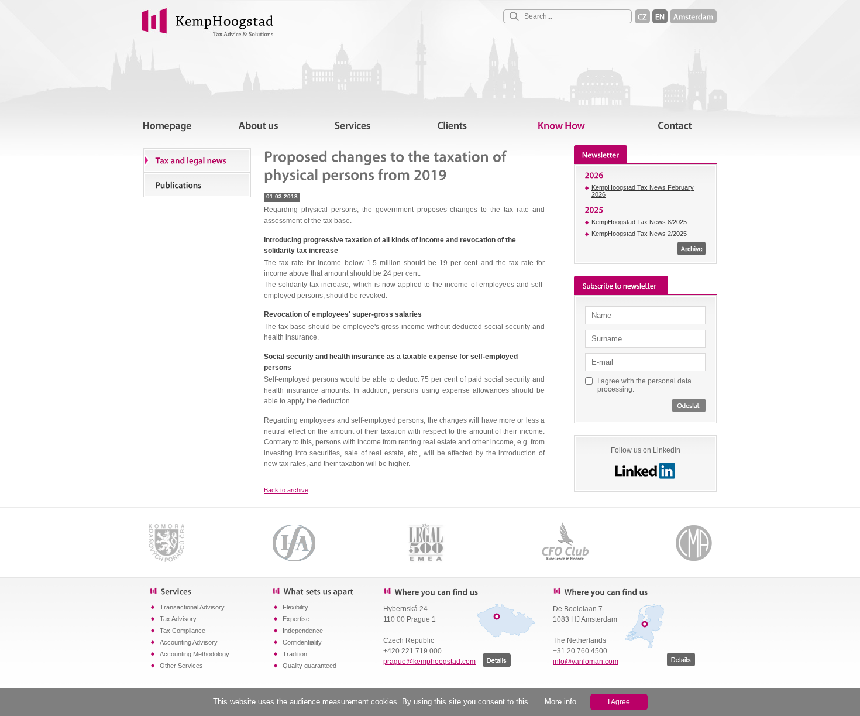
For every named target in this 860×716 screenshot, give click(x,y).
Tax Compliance (182, 630)
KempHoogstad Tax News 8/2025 (639, 221)
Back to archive (286, 490)
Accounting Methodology (194, 653)
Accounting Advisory (189, 642)
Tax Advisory (178, 618)
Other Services (181, 665)
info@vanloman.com (585, 661)
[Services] (210, 590)
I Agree (619, 702)
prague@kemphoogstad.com (429, 661)
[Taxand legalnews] (197, 160)
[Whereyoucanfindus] (459, 591)
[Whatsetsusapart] (327, 590)
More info (560, 701)
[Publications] (197, 184)
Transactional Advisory (192, 607)
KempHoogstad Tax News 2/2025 (639, 233)
